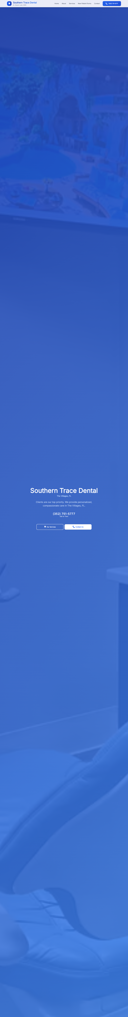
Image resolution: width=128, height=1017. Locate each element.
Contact (97, 3)
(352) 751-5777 (113, 3)
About (64, 3)
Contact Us (79, 527)
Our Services (51, 527)
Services (72, 3)
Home (57, 3)
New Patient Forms (84, 3)
